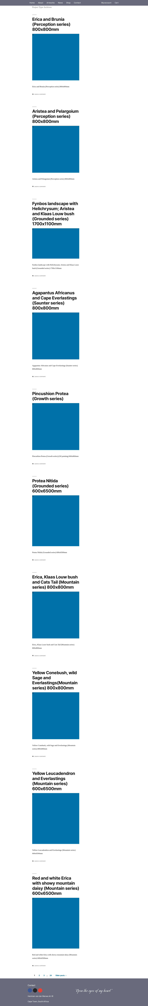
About (40, 3)
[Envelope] (40, 990)
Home (32, 3)
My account (106, 3)
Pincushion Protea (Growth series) (50, 396)
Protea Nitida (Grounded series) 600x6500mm (50, 485)
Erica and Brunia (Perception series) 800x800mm (51, 24)
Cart (116, 3)
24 (51, 975)
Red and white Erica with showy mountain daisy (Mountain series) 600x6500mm (55, 885)
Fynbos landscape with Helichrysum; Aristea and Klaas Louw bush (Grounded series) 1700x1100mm (55, 213)
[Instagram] (35, 990)
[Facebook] (30, 990)
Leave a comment (40, 94)
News (60, 3)
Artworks (51, 3)
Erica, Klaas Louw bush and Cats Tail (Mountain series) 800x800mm (55, 582)
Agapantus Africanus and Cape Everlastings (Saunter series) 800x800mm (54, 300)
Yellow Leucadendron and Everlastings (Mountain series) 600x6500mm (53, 781)
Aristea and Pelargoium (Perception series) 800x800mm (55, 116)
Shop (68, 3)
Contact (77, 3)
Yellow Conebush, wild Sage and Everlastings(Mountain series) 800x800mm (54, 680)
